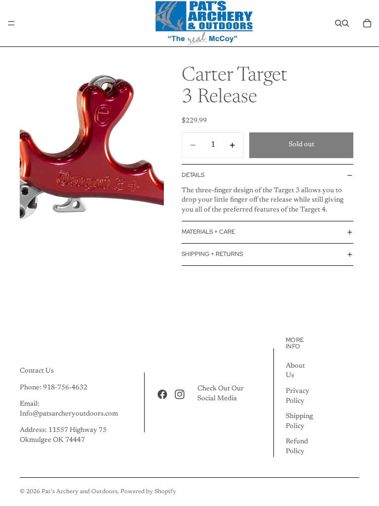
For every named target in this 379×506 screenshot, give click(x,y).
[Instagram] (180, 394)
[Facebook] (162, 394)
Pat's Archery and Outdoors (79, 492)
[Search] (338, 23)
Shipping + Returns (212, 254)
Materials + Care (208, 232)
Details (193, 175)
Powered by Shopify (148, 492)
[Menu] (11, 23)
